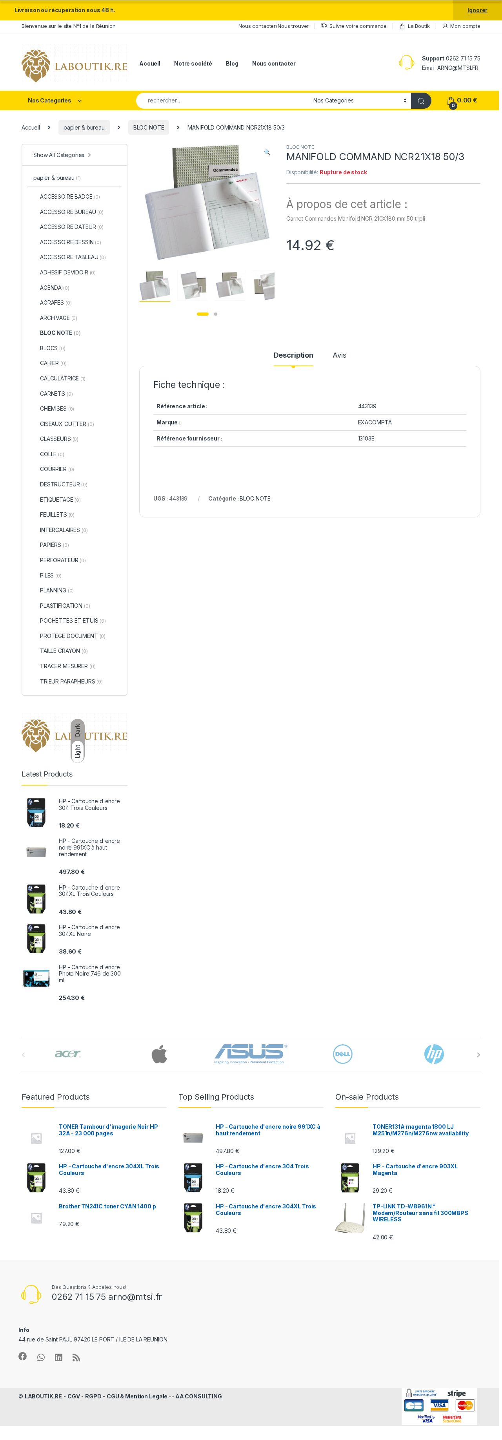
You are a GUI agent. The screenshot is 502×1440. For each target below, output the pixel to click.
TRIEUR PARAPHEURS (71, 681)
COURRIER (57, 469)
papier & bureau (84, 127)
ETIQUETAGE (60, 499)
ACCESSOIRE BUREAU (72, 211)
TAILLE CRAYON (64, 650)
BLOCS (52, 348)
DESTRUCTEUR (63, 484)
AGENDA (54, 287)
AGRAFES (55, 302)
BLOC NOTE (148, 127)
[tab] (293, 359)
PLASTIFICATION (65, 605)
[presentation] (478, 1055)
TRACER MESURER (67, 666)
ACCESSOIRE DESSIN (70, 242)
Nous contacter (274, 63)
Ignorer (477, 10)
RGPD (93, 1396)
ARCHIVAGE (58, 317)
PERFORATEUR (63, 560)
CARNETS (56, 393)
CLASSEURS (59, 438)
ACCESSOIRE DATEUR (72, 226)
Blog (232, 63)
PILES (51, 575)
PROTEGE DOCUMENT (72, 635)
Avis (339, 355)
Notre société (193, 63)
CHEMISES (57, 408)
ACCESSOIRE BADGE (70, 196)
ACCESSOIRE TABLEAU (73, 257)
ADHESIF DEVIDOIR (68, 272)
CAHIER (53, 363)
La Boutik (419, 26)
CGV (73, 1396)
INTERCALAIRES (64, 529)
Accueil (149, 63)
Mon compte (465, 26)
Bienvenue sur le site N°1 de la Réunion (69, 26)
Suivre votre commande (358, 26)
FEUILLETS (57, 514)
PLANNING (57, 590)
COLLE (52, 454)
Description (293, 355)
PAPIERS (54, 544)
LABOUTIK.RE (43, 1396)
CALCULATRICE (62, 378)
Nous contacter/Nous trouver (273, 26)
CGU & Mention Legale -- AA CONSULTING (164, 1396)
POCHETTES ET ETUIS (73, 620)
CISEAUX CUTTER (67, 423)
